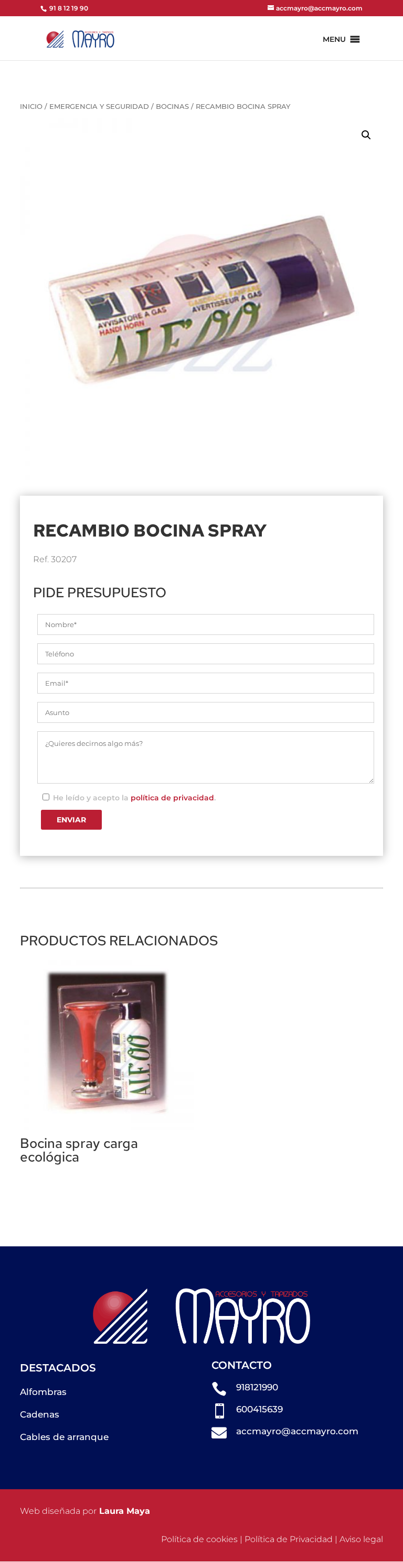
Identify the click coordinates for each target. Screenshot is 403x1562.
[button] (334, 39)
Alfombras (43, 1392)
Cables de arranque (64, 1437)
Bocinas (172, 106)
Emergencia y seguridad (99, 106)
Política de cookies (199, 1539)
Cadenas (39, 1414)
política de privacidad (172, 797)
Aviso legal (361, 1539)
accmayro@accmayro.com (297, 1431)
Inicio (31, 106)
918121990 (257, 1387)
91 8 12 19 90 (68, 8)
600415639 (259, 1409)
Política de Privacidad (289, 1539)
